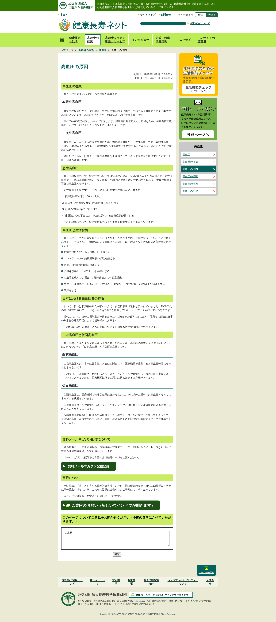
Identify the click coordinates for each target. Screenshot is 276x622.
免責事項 (131, 582)
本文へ (64, 14)
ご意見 (68, 532)
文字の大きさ (185, 15)
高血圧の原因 (190, 169)
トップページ (62, 39)
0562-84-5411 (92, 604)
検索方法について (200, 23)
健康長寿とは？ (75, 39)
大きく (212, 14)
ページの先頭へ (206, 572)
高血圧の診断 (190, 176)
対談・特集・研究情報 (164, 39)
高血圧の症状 (190, 161)
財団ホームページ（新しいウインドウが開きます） (163, 595)
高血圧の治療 (190, 183)
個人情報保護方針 (151, 582)
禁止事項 (116, 582)
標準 (200, 14)
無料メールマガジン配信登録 (88, 466)
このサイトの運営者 (206, 39)
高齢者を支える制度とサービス (115, 39)
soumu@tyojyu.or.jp (143, 604)
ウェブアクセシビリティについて (183, 582)
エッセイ (185, 39)
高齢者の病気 (93, 39)
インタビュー (140, 39)
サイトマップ (147, 14)
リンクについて (97, 582)
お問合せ (166, 14)
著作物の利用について (72, 582)
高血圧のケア (190, 191)
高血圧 (186, 154)
